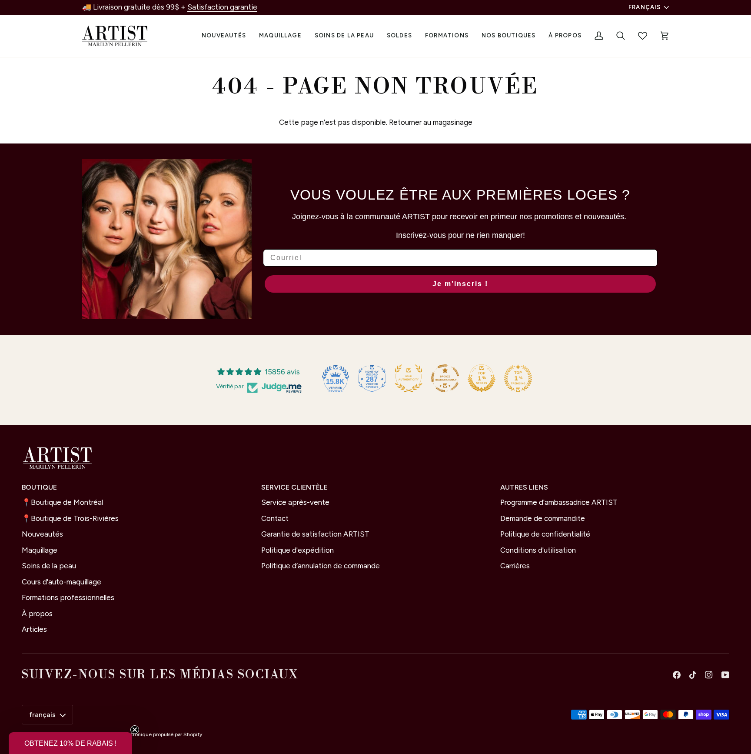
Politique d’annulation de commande (320, 565)
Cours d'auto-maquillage (61, 581)
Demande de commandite (542, 518)
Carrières (515, 565)
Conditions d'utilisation (538, 550)
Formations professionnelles (68, 597)
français (644, 6)
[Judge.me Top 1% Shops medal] (481, 378)
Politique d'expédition (297, 550)
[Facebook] (677, 675)
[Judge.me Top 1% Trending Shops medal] (518, 378)
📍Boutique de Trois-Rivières (70, 518)
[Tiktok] (692, 675)
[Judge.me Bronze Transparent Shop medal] (445, 378)
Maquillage (39, 550)
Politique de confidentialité (545, 534)
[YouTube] (725, 675)
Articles (34, 629)
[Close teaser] (134, 729)
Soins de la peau (49, 565)
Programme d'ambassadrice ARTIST (559, 502)
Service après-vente (295, 502)
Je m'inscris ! (460, 283)
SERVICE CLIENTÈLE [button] (294, 487)
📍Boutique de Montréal (62, 502)
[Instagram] (709, 675)
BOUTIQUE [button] (39, 487)
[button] (280, 36)
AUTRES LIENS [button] (524, 487)
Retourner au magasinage (430, 122)
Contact (275, 518)
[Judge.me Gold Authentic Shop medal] (408, 378)
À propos (37, 613)
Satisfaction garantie (222, 7)
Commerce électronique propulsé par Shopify (147, 734)
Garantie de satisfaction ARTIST (315, 534)
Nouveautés (42, 534)
